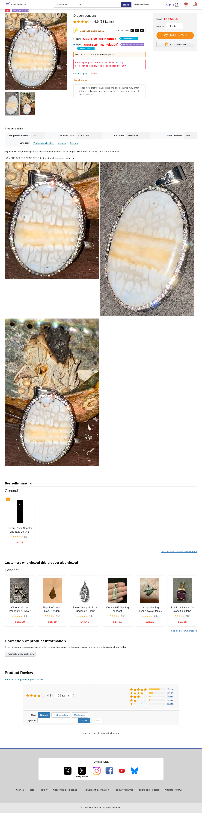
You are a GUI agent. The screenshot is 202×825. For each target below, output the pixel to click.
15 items (171, 689)
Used (109, 46)
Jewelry (62, 143)
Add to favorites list (177, 45)
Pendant (74, 143)
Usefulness (79, 715)
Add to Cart (178, 35)
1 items (170, 700)
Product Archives (124, 790)
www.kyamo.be (18, 4)
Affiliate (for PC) (173, 790)
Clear (96, 720)
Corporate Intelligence (65, 790)
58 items (64, 695)
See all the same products (184, 630)
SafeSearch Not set (141, 5)
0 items (170, 703)
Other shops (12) (85, 73)
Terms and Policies (149, 790)
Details (118, 62)
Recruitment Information (96, 790)
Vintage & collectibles (43, 143)
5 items (170, 693)
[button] (195, 4)
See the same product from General (179, 551)
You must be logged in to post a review (24, 679)
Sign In (170, 4)
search (126, 4)
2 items (170, 696)
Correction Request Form (21, 654)
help (32, 790)
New (106, 38)
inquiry (44, 790)
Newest (44, 715)
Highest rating (61, 715)
